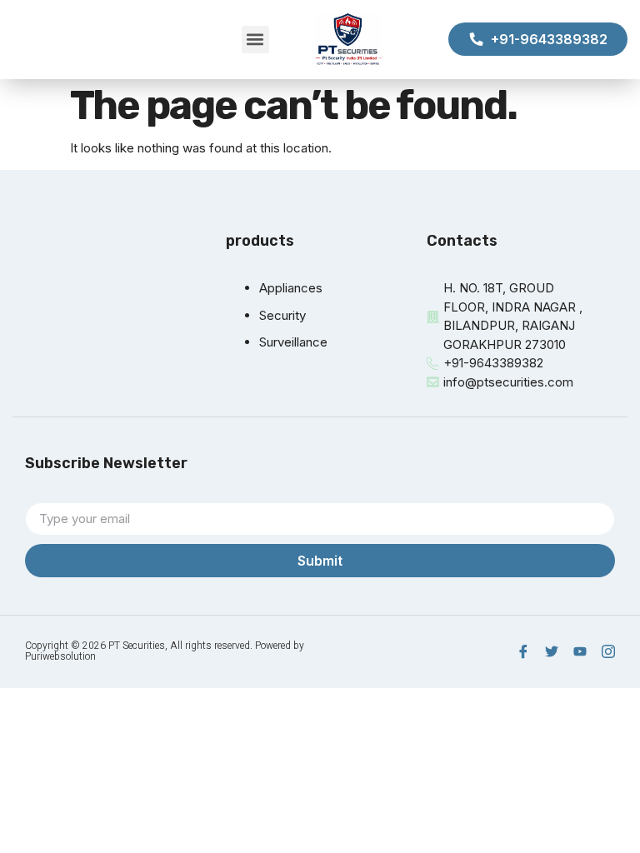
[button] (255, 39)
